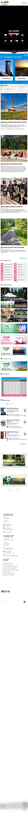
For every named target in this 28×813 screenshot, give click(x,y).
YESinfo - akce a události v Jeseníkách (10, 566)
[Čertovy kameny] (6, 70)
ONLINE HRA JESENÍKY (7, 307)
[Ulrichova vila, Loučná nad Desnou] (14, 460)
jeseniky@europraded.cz (8, 549)
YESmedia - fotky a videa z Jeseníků (10, 568)
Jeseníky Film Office (7, 571)
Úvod (5, 3)
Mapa (25, 415)
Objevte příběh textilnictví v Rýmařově (11, 206)
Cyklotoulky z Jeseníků (21, 320)
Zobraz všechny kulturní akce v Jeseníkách (14, 395)
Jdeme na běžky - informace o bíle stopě (11, 569)
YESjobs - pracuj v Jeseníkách (8, 574)
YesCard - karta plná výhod (8, 563)
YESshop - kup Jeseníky (7, 565)
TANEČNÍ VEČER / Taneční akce (13, 432)
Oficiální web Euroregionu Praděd (11, 555)
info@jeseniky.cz (8, 525)
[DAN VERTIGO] (3, 414)
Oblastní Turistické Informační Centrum (21, 306)
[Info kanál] (14, 351)
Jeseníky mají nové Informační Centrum (12, 164)
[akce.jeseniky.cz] (14, 328)
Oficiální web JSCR (8, 531)
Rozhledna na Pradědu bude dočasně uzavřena (14, 122)
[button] (24, 3)
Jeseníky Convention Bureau (8, 573)
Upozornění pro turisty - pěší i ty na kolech (12, 247)
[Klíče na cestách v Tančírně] (3, 426)
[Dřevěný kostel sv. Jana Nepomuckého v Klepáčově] (21, 70)
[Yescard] (14, 339)
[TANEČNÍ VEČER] (3, 438)
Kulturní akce (6, 400)
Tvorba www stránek (24, 602)
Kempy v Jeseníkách (20, 313)
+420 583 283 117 (8, 524)
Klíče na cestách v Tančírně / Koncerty (13, 420)
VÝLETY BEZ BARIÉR (7, 321)
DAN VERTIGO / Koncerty (12, 408)
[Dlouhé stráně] (14, 480)
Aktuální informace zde (15, 33)
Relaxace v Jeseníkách (7, 313)
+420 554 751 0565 (9, 547)
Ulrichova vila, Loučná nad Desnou (14, 464)
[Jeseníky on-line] (14, 366)
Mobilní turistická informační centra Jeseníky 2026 (14, 299)
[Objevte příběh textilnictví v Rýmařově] (14, 191)
